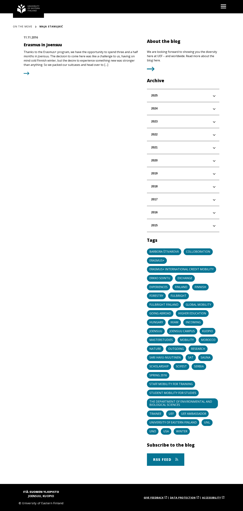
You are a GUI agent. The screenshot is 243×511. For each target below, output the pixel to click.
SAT (190, 357)
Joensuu (155, 331)
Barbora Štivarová (164, 252)
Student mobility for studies (172, 393)
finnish (200, 287)
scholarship (159, 366)
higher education (192, 313)
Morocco (208, 340)
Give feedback (154, 497)
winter (181, 431)
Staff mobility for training (171, 384)
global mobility (198, 305)
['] (151, 70)
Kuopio (207, 331)
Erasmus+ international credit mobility (181, 269)
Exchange (185, 278)
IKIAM (174, 322)
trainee (155, 414)
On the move (22, 26)
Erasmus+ (156, 260)
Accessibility (211, 497)
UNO (152, 431)
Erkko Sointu (159, 278)
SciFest (181, 366)
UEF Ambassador (193, 414)
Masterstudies (161, 340)
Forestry (156, 296)
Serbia (199, 366)
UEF (171, 414)
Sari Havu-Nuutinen (165, 357)
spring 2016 (158, 375)
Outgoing (176, 349)
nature (155, 349)
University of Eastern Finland (173, 422)
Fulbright (178, 296)
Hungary (156, 322)
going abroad (160, 313)
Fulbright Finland (163, 305)
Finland (181, 287)
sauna (205, 357)
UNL (207, 422)
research (198, 349)
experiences (158, 287)
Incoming (193, 322)
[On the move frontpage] (28, 9)
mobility (187, 340)
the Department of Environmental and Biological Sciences (180, 403)
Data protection (183, 497)
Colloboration (198, 252)
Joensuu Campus (182, 331)
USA (166, 431)
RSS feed (163, 459)
